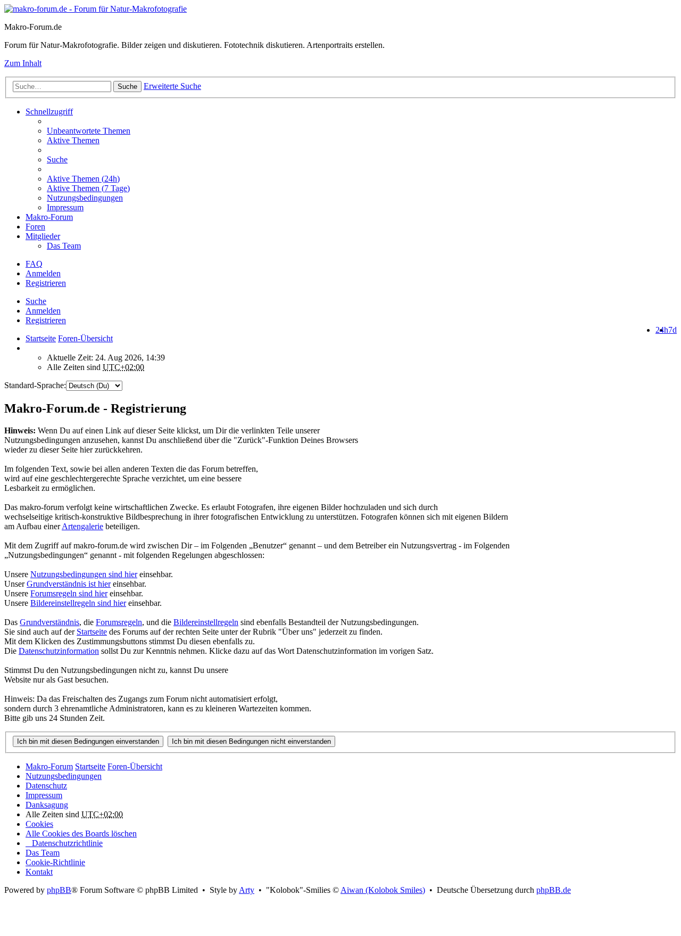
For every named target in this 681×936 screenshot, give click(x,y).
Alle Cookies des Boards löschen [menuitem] (81, 833)
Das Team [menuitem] (64, 245)
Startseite (41, 338)
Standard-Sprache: (35, 385)
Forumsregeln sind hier (68, 593)
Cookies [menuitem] (39, 823)
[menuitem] (362, 179)
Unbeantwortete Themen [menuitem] (88, 130)
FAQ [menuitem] (34, 263)
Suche (127, 87)
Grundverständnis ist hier (69, 583)
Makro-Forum (49, 216)
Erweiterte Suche (172, 86)
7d (672, 329)
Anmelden (43, 310)
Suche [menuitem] (57, 159)
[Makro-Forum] (95, 8)
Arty (246, 889)
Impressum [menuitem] (65, 207)
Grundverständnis (49, 622)
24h (661, 329)
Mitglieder (43, 236)
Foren (35, 226)
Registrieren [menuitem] (46, 283)
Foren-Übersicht (134, 766)
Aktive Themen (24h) (83, 178)
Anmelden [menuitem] (43, 273)
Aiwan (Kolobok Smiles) (382, 889)
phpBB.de (553, 889)
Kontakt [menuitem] (39, 871)
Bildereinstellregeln (205, 622)
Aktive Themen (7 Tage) (88, 188)
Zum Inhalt (22, 63)
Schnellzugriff (49, 111)
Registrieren (46, 320)
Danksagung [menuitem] (47, 804)
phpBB (59, 889)
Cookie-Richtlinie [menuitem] (55, 862)
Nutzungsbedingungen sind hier (83, 574)
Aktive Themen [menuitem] (73, 140)
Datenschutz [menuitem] (46, 785)
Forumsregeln (119, 622)
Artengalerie (82, 526)
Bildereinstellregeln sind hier (78, 602)
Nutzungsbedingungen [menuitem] (85, 197)
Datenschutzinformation (59, 650)
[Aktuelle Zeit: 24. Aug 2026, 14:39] (29, 347)
